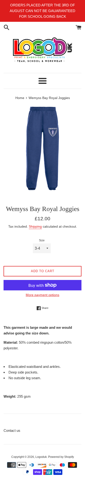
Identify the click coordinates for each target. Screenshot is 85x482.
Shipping (35, 226)
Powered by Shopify (61, 457)
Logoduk (41, 457)
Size (42, 240)
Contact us (12, 430)
